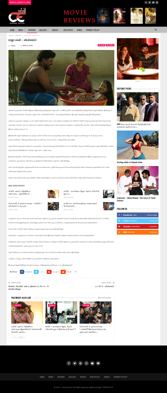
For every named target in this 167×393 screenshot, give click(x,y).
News (20, 29)
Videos (55, 29)
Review (102, 45)
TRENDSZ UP (107, 387)
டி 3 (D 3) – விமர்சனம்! (105, 286)
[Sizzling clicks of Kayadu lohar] (138, 145)
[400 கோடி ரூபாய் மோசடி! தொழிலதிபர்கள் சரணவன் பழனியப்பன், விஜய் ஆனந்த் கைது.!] (138, 106)
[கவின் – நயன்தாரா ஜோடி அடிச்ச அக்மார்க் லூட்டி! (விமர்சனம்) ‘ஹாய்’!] (108, 194)
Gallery (42, 29)
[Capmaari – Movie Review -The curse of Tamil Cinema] (138, 180)
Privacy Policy (93, 29)
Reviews (31, 29)
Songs (79, 29)
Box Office (68, 29)
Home (12, 29)
